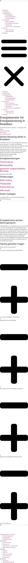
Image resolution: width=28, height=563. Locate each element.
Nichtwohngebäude (10, 16)
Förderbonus (8, 25)
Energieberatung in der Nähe (7, 534)
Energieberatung (7, 13)
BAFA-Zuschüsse (9, 21)
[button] (14, 62)
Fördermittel (6, 20)
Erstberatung (6, 11)
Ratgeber (5, 33)
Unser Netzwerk (9, 31)
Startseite (5, 10)
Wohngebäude (9, 15)
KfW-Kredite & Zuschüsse (11, 23)
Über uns (5, 28)
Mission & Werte (9, 29)
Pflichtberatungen (10, 18)
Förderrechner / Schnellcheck (12, 26)
